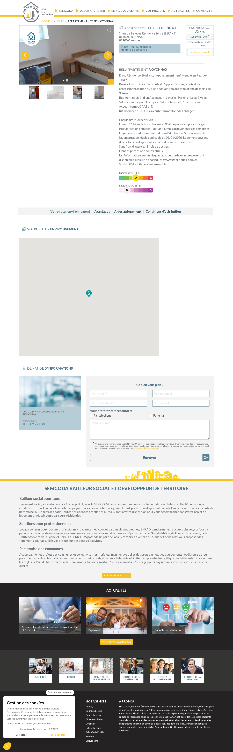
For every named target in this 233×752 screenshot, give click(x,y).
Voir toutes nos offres (116, 575)
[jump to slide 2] (56, 92)
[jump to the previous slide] (25, 55)
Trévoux (90, 736)
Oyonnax (90, 723)
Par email (159, 415)
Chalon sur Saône (94, 719)
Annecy (89, 706)
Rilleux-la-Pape (93, 728)
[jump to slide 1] (34, 92)
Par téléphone (102, 415)
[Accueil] (30, 12)
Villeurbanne (92, 740)
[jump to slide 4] (99, 92)
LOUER (60, 21)
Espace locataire (125, 10)
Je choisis (21, 734)
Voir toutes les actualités (116, 641)
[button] (199, 52)
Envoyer (149, 458)
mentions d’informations (145, 448)
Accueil (47, 21)
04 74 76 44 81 (36, 423)
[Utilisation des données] (91, 443)
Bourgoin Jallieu (93, 715)
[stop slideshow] (67, 80)
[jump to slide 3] (77, 92)
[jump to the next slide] (108, 55)
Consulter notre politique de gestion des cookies (29, 723)
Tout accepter (57, 734)
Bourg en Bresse (94, 710)
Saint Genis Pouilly (95, 732)
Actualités (180, 10)
